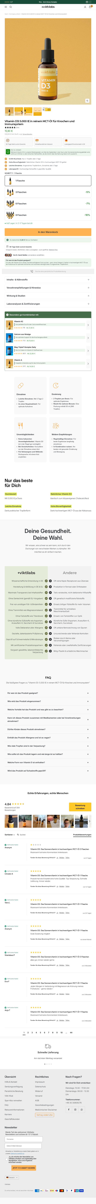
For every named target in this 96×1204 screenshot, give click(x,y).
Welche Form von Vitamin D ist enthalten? (26, 762)
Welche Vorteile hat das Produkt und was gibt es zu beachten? (35, 709)
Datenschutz (40, 1086)
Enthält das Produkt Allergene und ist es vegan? (29, 737)
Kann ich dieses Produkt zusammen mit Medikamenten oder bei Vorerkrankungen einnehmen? (44, 719)
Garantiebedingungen (44, 1105)
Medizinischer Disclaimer (46, 1110)
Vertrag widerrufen (44, 1115)
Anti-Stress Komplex (50, 2)
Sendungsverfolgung (14, 1086)
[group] (17, 804)
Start (6, 14)
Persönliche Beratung (14, 1091)
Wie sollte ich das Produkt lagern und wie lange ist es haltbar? (35, 754)
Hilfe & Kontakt (11, 1082)
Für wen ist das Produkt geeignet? (22, 693)
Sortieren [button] (9, 835)
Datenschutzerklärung (17, 1153)
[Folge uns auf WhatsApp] (81, 1109)
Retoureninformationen (14, 1110)
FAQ (6, 1105)
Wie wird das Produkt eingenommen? (24, 701)
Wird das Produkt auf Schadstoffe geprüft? (26, 771)
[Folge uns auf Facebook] (69, 1109)
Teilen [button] (67, 857)
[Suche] (11, 7)
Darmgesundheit (14, 14)
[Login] (85, 7)
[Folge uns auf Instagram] (75, 1109)
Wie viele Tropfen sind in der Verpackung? (26, 746)
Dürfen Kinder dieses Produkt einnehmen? (26, 729)
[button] (48, 127)
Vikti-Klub (9, 1096)
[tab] (82, 835)
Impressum (40, 1082)
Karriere (8, 1114)
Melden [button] (61, 857)
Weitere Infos (53, 250)
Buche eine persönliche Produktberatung (50, 271)
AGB (37, 1100)
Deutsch (12, 1177)
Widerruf (39, 1091)
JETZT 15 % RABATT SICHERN (24, 1168)
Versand (38, 1096)
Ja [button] (57, 857)
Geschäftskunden (12, 1119)
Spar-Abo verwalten (13, 1100)
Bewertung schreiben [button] (80, 807)
